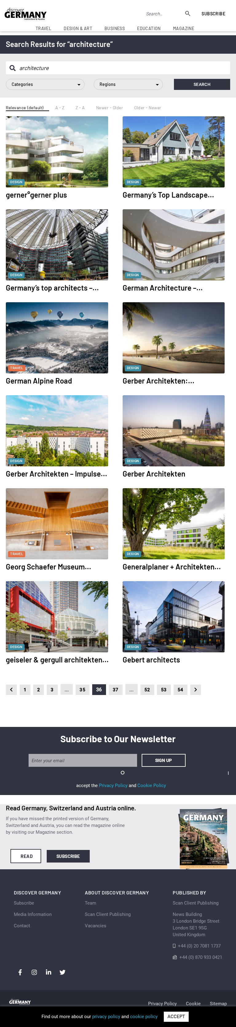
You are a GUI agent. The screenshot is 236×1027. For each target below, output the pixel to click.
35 (82, 690)
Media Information (33, 914)
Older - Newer (147, 107)
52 (147, 690)
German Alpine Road (39, 380)
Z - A (80, 107)
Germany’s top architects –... (52, 287)
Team (90, 903)
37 (116, 690)
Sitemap (218, 1003)
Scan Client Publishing (108, 914)
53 (164, 690)
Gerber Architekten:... (159, 380)
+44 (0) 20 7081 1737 (199, 946)
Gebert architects (151, 659)
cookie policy (144, 1016)
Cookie (193, 1003)
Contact (22, 926)
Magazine (183, 28)
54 (180, 690)
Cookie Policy (151, 785)
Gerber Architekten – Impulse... (56, 473)
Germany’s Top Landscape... (168, 194)
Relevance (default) (25, 107)
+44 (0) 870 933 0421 (200, 957)
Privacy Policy (113, 785)
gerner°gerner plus (36, 194)
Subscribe (213, 13)
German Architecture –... (163, 287)
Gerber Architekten (154, 473)
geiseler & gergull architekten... (57, 659)
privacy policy (106, 1016)
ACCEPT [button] (176, 1016)
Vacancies (95, 926)
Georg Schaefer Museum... (48, 566)
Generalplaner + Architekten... (172, 566)
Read (27, 856)
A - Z (60, 107)
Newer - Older (109, 107)
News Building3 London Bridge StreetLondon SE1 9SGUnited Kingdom (196, 924)
